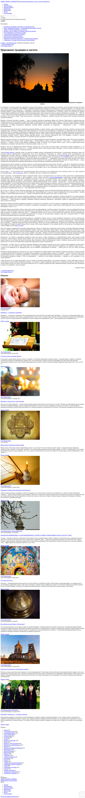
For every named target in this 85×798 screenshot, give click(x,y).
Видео (6, 11)
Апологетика (7, 736)
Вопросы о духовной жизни (12, 745)
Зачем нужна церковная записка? (13, 35)
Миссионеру (7, 10)
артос (7, 171)
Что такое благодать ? (7, 580)
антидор (19, 173)
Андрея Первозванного (56, 177)
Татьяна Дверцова (9, 770)
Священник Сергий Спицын (12, 764)
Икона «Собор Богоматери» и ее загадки (15, 29)
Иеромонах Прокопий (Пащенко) (13, 748)
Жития (6, 746)
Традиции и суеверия (10, 773)
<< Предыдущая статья (7, 44)
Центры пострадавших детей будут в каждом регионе (19, 26)
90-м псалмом (65, 155)
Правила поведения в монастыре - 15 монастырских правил (21, 38)
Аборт (5, 730)
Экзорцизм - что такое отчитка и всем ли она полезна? (19, 40)
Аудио (6, 739)
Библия (6, 4)
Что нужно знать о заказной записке (11, 356)
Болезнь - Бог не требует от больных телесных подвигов (20, 31)
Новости (6, 754)
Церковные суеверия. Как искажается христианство (15, 490)
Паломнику (7, 758)
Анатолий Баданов (16, 531)
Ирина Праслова (8, 751)
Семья (5, 765)
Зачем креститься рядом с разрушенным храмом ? (15, 669)
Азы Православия (6, 308)
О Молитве (7, 755)
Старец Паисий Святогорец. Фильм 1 (14, 34)
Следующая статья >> (7, 46)
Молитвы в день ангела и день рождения (12, 401)
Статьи (6, 768)
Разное (6, 760)
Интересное (14, 710)
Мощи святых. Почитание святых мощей (12, 445)
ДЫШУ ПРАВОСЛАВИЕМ (9, 1)
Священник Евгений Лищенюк (13, 763)
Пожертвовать (5, 780)
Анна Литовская (8, 734)
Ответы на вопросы (9, 757)
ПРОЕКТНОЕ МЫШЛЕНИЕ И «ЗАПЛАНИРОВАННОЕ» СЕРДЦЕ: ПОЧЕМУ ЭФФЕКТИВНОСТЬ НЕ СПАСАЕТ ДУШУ (36, 535)
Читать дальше (5, 321)
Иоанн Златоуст (10, 152)
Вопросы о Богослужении (11, 743)
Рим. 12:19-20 (19, 225)
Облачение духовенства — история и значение (14, 714)
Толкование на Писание (11, 771)
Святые (6, 761)
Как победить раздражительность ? (14, 37)
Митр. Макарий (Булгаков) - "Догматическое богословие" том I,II (22, 28)
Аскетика (6, 737)
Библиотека (7, 9)
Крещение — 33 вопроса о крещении (11, 312)
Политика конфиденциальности (10, 796)
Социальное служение (10, 767)
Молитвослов (8, 6)
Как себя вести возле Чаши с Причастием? (13, 624)
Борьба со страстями (10, 740)
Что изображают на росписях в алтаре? (15, 32)
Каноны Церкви (8, 7)
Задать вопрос (8, 13)
